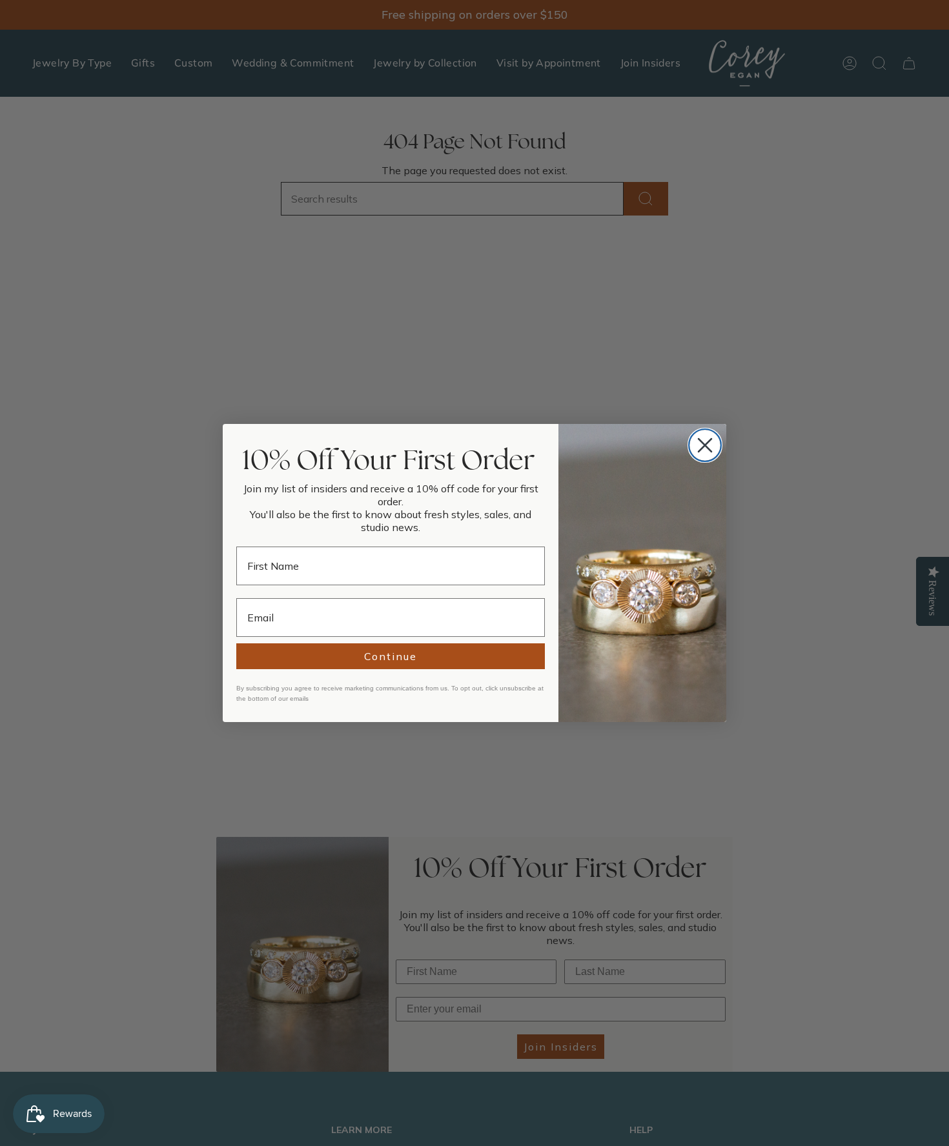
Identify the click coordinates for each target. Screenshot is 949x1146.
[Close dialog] (705, 445)
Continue (390, 656)
